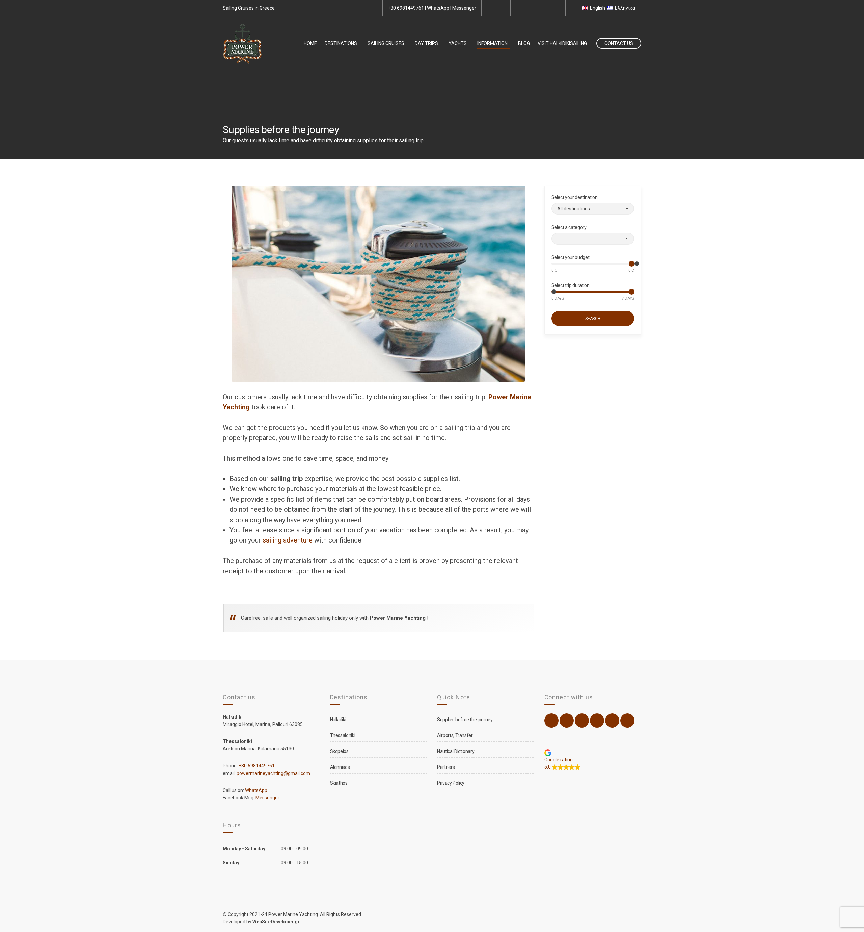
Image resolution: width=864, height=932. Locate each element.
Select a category (569, 227)
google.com (556, 8)
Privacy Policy (450, 783)
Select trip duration (570, 285)
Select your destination (574, 197)
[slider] (636, 263)
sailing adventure (288, 540)
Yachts (458, 43)
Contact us (618, 43)
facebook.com (519, 8)
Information (492, 43)
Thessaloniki (342, 735)
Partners (446, 767)
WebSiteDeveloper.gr (276, 921)
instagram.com (526, 8)
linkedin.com (549, 8)
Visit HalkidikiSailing (562, 43)
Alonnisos (340, 767)
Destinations (341, 43)
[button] (593, 760)
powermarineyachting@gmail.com (273, 773)
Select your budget (570, 257)
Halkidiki (338, 719)
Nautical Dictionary (455, 751)
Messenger (464, 8)
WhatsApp (438, 8)
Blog (524, 43)
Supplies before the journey (465, 719)
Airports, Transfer (455, 735)
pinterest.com (541, 8)
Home (310, 43)
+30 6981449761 (406, 8)
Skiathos (339, 783)
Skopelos (339, 751)
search (592, 318)
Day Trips (426, 43)
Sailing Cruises (386, 43)
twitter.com (534, 8)
